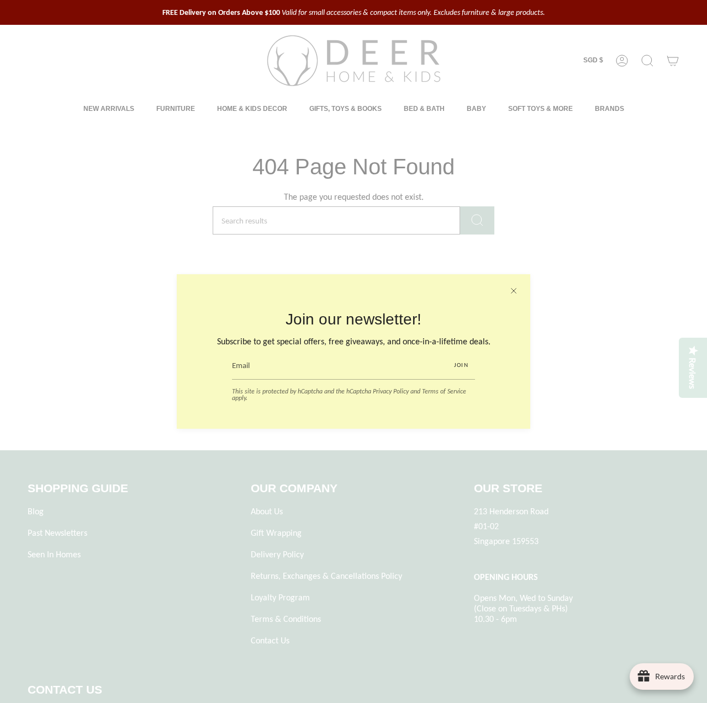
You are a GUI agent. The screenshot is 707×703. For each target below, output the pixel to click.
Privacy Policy (391, 391)
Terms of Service (444, 391)
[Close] (513, 290)
